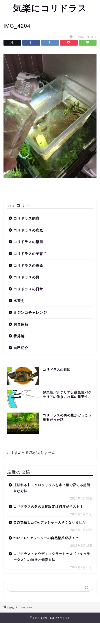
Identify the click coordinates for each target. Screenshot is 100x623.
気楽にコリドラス (50, 7)
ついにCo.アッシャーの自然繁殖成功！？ (46, 538)
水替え (19, 301)
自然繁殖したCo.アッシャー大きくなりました (49, 522)
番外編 (19, 336)
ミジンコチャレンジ (30, 312)
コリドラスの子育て (30, 254)
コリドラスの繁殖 (28, 242)
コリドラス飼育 (26, 218)
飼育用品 (20, 324)
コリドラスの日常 (28, 289)
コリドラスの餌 (26, 277)
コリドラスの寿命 (28, 265)
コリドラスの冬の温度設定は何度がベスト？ (48, 506)
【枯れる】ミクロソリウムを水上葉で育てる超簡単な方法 (51, 488)
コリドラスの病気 (28, 230)
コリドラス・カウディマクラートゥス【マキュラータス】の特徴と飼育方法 (51, 557)
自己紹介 (20, 348)
